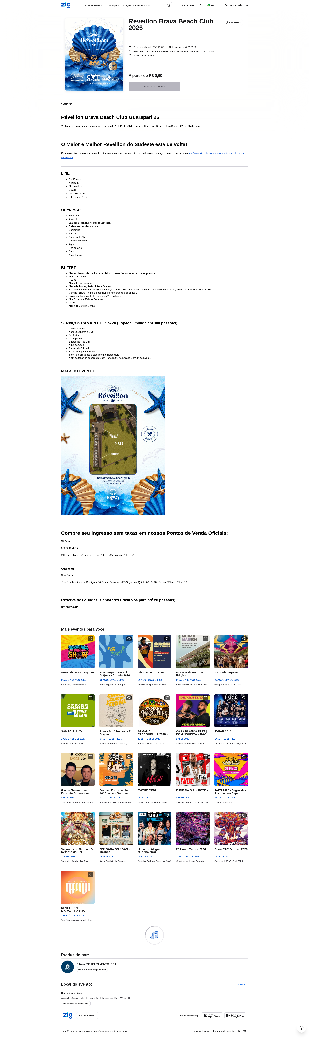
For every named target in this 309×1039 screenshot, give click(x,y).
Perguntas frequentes (224, 1031)
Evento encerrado (154, 86)
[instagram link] (239, 1031)
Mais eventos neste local (76, 1003)
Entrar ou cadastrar (236, 5)
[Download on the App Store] (212, 1015)
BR (212, 5)
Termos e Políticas (201, 1031)
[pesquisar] (168, 5)
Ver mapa (240, 984)
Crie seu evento (188, 5)
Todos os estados (92, 5)
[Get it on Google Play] (235, 1015)
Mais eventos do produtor (92, 969)
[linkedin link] (244, 1031)
